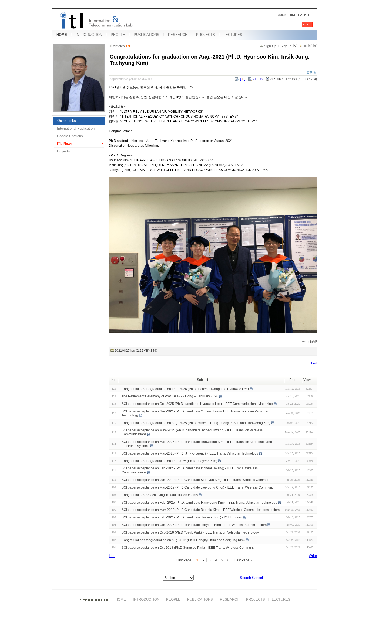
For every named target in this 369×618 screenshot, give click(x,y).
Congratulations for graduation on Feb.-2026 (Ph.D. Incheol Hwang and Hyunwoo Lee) (185, 389)
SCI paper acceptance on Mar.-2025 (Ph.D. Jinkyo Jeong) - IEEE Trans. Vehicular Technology (190, 453)
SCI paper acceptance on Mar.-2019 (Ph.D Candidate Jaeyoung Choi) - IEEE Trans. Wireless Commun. (197, 487)
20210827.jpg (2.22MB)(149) (136, 351)
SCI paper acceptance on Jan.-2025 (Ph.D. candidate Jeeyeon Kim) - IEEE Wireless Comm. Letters (194, 525)
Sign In (285, 46)
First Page (183, 560)
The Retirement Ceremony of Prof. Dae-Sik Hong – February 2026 (170, 396)
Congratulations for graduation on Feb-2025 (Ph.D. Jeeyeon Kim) (169, 461)
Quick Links (66, 121)
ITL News (64, 144)
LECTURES (233, 35)
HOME (61, 35)
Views (307, 380)
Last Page (241, 560)
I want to (307, 342)
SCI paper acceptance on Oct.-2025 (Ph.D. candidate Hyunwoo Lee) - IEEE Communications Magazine (197, 404)
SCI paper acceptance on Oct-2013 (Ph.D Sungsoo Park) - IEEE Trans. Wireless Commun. (188, 547)
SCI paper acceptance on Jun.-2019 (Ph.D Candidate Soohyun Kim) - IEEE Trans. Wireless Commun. (196, 480)
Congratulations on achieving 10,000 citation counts (160, 495)
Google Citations (70, 136)
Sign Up (270, 46)
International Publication (76, 129)
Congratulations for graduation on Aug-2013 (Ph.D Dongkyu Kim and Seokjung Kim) (183, 540)
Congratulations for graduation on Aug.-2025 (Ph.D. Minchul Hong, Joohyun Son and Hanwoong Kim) (196, 423)
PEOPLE (118, 35)
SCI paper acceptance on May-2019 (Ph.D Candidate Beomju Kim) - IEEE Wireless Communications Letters (201, 510)
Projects (63, 151)
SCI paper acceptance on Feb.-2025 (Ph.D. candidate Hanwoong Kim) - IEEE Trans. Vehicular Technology (199, 502)
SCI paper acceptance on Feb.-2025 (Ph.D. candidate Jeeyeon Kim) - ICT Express (182, 517)
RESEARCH (177, 35)
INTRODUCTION (89, 35)
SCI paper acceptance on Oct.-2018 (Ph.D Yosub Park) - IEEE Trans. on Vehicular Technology (190, 532)
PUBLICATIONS (146, 35)
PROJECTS (205, 35)
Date (292, 380)
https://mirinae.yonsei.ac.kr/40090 (131, 79)
